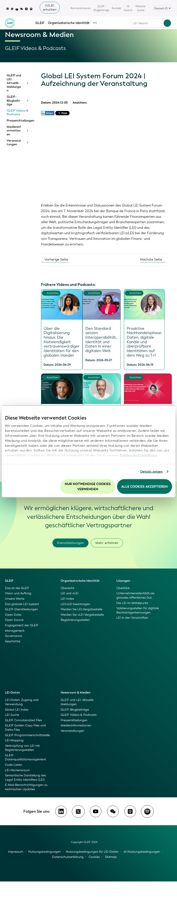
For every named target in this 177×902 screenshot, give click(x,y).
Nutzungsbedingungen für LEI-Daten (92, 852)
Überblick (123, 588)
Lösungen (123, 581)
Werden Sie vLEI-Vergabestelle (82, 615)
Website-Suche (140, 8)
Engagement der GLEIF (21, 625)
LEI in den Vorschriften (132, 618)
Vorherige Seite (56, 259)
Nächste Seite (151, 259)
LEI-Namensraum (17, 770)
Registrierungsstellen (75, 620)
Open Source (14, 620)
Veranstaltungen (14, 142)
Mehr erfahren (107, 543)
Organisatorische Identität (69, 23)
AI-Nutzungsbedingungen (142, 852)
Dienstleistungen (70, 543)
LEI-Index (67, 599)
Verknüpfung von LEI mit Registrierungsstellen (22, 748)
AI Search (128, 8)
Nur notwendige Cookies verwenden (88, 486)
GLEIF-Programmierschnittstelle (27, 735)
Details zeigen (151, 471)
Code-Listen (13, 765)
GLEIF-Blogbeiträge (101, 8)
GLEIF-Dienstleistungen (21, 609)
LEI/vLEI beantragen (75, 604)
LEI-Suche (12, 715)
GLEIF (39, 23)
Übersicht (67, 588)
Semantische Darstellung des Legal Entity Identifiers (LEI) (25, 777)
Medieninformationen (14, 130)
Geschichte (12, 641)
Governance (13, 636)
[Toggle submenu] (27, 83)
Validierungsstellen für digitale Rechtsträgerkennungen (137, 610)
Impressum (15, 852)
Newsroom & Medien (75, 693)
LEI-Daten (12, 693)
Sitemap (111, 857)
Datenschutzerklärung (138, 455)
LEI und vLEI (69, 593)
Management (14, 631)
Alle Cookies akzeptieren (144, 486)
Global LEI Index (16, 710)
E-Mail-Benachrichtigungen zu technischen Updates (26, 787)
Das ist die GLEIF (17, 588)
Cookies (94, 857)
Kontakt (116, 8)
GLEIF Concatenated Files (23, 720)
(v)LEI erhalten (50, 7)
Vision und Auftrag (18, 593)
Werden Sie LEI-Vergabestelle (81, 609)
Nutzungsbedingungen (44, 852)
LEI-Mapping (14, 740)
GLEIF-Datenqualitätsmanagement (25, 757)
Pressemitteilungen (19, 121)
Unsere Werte (14, 599)
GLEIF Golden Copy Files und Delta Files (25, 727)
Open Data (13, 615)
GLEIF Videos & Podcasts (17, 112)
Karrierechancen (81, 8)
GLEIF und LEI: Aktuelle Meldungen (14, 83)
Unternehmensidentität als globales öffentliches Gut (135, 595)
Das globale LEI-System (22, 604)
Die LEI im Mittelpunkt (132, 603)
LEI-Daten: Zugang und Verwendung (21, 702)
